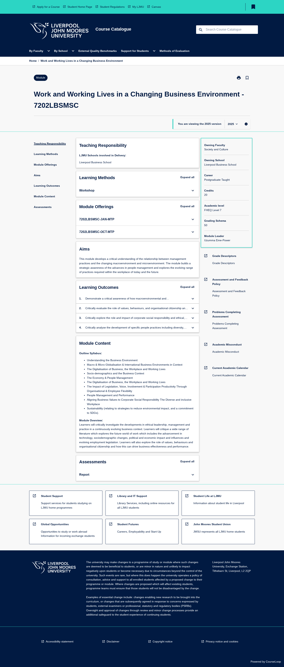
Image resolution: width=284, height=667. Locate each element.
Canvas (156, 6)
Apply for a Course (48, 6)
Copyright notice (163, 641)
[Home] (59, 31)
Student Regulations (112, 6)
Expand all (187, 177)
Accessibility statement (59, 641)
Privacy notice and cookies (222, 641)
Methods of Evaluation (175, 50)
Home (33, 60)
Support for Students (135, 50)
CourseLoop (273, 661)
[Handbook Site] (53, 568)
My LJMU (138, 6)
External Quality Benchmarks (97, 50)
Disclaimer (113, 641)
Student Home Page (79, 6)
